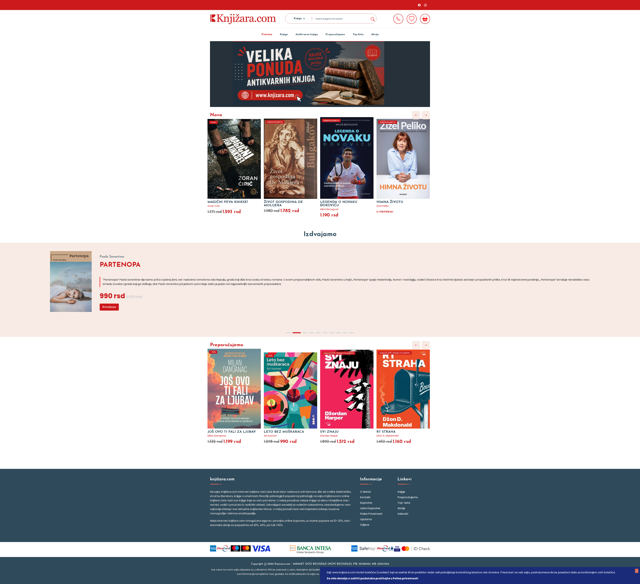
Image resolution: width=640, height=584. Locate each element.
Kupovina (366, 503)
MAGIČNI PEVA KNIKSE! (228, 202)
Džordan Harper (329, 435)
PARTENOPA (120, 265)
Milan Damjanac (217, 435)
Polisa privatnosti (371, 514)
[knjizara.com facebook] (419, 5)
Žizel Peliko (382, 206)
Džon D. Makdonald (387, 435)
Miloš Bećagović (329, 209)
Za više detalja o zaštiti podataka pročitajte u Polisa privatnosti (372, 578)
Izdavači (403, 514)
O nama (365, 492)
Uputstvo (366, 519)
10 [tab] (351, 332)
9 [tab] (345, 332)
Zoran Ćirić (214, 206)
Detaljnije (109, 307)
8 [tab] (338, 332)
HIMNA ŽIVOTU (389, 202)
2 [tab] (323, 102)
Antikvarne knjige (307, 34)
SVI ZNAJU (329, 432)
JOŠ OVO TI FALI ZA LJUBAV (232, 432)
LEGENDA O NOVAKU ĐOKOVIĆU (338, 203)
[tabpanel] (320, 74)
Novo (216, 115)
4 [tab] (311, 332)
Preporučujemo (335, 34)
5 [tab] (318, 332)
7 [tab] (331, 332)
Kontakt (365, 497)
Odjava (364, 525)
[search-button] (372, 18)
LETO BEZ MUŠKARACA (284, 432)
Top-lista (358, 34)
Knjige (284, 34)
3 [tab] (305, 332)
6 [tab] (325, 332)
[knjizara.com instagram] (425, 5)
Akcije (375, 34)
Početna (267, 34)
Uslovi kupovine (370, 508)
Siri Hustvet (270, 435)
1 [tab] (315, 102)
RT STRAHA (386, 432)
